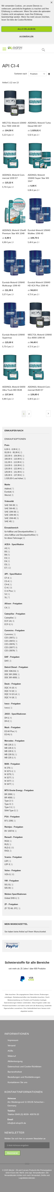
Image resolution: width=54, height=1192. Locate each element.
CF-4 (8, 578)
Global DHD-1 (11, 898)
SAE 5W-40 (11, 508)
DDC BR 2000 (12, 674)
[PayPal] (22, 981)
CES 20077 (10, 647)
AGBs (10, 1051)
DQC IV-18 (10, 697)
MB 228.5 (10, 751)
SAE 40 (9, 521)
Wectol (8, 495)
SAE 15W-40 (11, 518)
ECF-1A (9, 621)
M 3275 (9, 774)
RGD (8, 841)
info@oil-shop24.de (17, 1123)
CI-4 (8, 588)
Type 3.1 (9, 807)
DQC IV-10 (10, 691)
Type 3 (8, 804)
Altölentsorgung (15, 1061)
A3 (7, 548)
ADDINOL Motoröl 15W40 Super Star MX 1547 (38, 178)
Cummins (10, 634)
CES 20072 (10, 641)
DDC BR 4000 (12, 677)
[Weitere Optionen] (12, 948)
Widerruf (12, 1056)
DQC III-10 (10, 688)
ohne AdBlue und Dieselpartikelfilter (21, 535)
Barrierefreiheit (15, 1072)
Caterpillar (10, 618)
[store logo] (20, 48)
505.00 (8, 888)
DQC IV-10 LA (12, 694)
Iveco (8, 708)
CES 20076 (10, 644)
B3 (7, 551)
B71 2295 (10, 821)
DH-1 (8, 718)
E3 (7, 558)
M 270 (8, 768)
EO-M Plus (10, 731)
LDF (7, 861)
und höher (15, 478)
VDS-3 (9, 874)
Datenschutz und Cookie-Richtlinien (24, 1066)
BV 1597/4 (10, 831)
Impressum (13, 1040)
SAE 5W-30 (11, 505)
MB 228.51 (10, 754)
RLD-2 (9, 848)
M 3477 (9, 784)
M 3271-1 (9, 771)
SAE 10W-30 (11, 512)
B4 (7, 555)
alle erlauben (27, 29)
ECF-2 (8, 624)
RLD (7, 844)
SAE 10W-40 (11, 515)
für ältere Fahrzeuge (14, 538)
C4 (7, 608)
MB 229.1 (10, 757)
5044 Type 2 (11, 810)
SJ (7, 594)
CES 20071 (10, 638)
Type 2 (8, 801)
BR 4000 (9, 797)
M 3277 (9, 777)
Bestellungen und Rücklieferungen (24, 1077)
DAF (7, 661)
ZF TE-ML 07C (12, 908)
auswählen (27, 36)
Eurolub (9, 492)
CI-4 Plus (9, 591)
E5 (7, 564)
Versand (11, 1045)
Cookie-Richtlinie (25, 20)
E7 (7, 568)
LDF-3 (8, 864)
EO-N (8, 734)
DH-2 (8, 721)
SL (7, 597)
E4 (7, 561)
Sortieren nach (20, 74)
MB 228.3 (10, 748)
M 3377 (9, 781)
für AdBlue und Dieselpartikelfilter (20, 531)
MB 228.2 (10, 745)
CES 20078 (10, 650)
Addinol (9, 488)
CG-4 (8, 581)
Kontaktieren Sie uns (17, 1082)
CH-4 (8, 584)
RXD (7, 851)
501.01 (8, 884)
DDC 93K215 (11, 671)
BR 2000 (9, 794)
